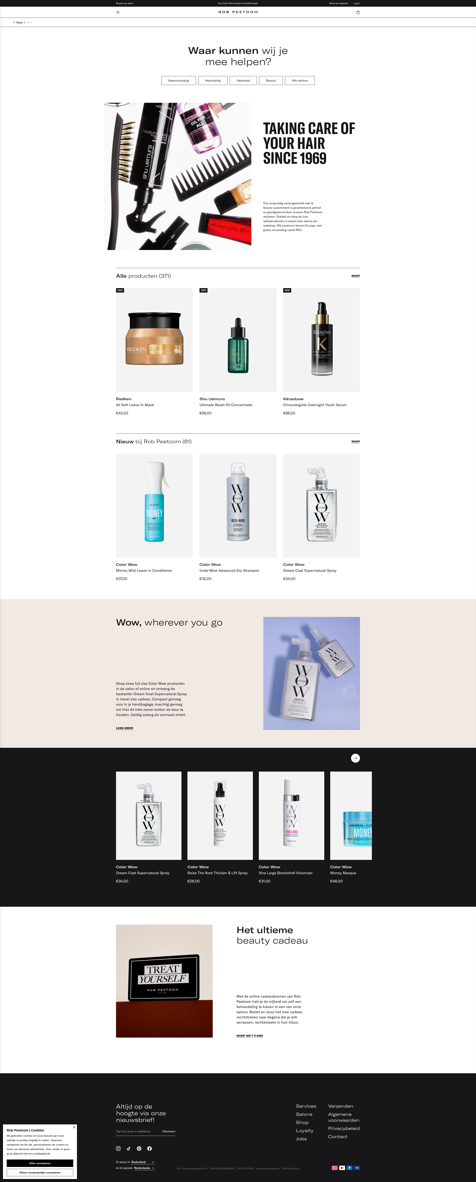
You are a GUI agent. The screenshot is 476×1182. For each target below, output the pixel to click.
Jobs (301, 1138)
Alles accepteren (40, 1163)
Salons (304, 1114)
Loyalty (304, 1130)
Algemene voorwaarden (343, 1117)
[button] (358, 12)
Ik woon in (123, 1162)
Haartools (243, 80)
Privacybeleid (344, 1128)
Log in (357, 3)
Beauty (271, 80)
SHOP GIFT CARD (250, 1035)
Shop (302, 1122)
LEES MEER (124, 728)
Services (306, 1106)
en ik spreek (124, 1168)
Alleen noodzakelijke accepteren (40, 1172)
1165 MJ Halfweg (290, 1168)
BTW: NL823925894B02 (222, 1168)
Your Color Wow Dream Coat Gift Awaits (238, 3)
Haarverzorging (178, 80)
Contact (337, 1136)
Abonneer (169, 1131)
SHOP (355, 276)
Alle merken (300, 80)
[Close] (74, 1127)
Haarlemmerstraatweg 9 (267, 1168)
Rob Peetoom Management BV (192, 1168)
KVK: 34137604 (245, 1168)
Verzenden (340, 1106)
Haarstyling (213, 80)
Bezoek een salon (124, 3)
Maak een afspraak (338, 3)
